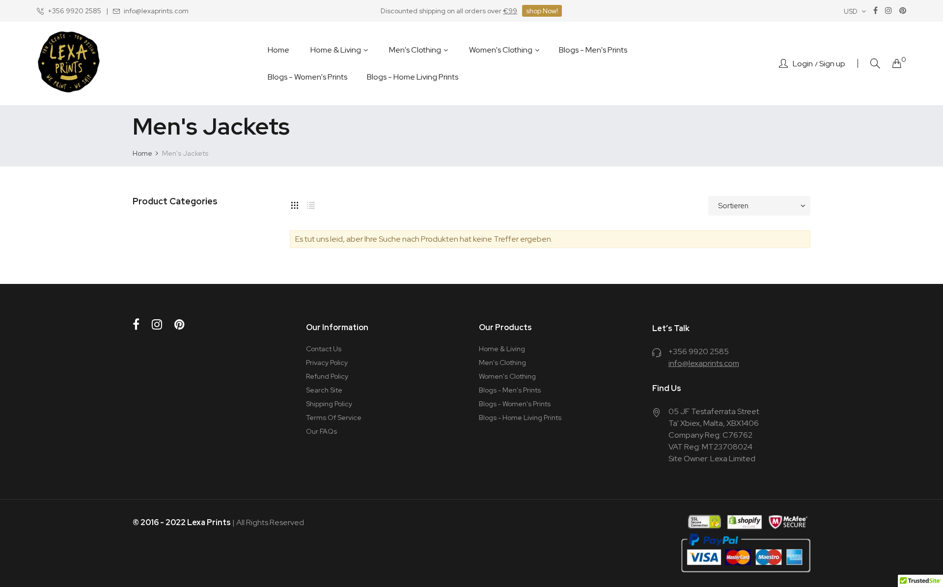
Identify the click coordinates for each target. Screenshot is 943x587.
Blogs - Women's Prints (515, 403)
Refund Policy (327, 376)
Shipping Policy (329, 403)
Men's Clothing (502, 362)
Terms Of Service (333, 417)
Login (803, 63)
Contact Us (323, 348)
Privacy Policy (327, 362)
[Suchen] (875, 63)
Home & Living (502, 348)
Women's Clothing (507, 376)
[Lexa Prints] (69, 63)
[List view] (311, 203)
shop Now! (542, 10)
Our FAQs (321, 431)
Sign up (832, 63)
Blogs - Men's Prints (510, 390)
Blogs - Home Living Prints (520, 417)
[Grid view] (295, 203)
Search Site (324, 390)
